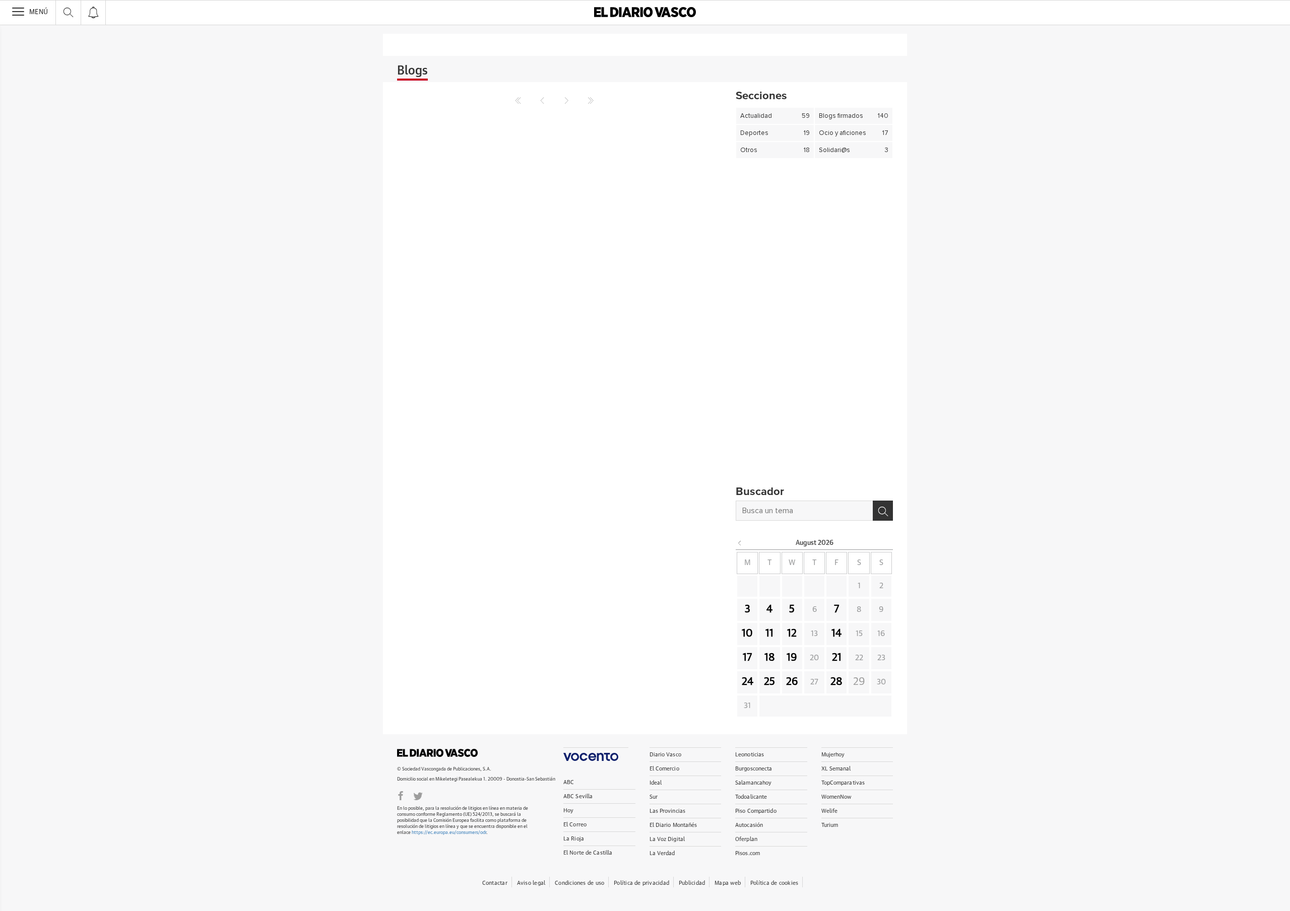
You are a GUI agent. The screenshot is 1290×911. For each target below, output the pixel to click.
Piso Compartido (756, 811)
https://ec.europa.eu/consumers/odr (449, 832)
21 (837, 658)
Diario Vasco (665, 754)
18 (769, 658)
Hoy (568, 810)
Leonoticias (749, 754)
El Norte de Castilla (587, 853)
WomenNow (836, 797)
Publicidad (692, 883)
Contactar (494, 883)
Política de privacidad (641, 883)
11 (769, 633)
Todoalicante (751, 797)
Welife (829, 811)
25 (769, 682)
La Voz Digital (667, 839)
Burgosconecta (753, 769)
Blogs (412, 71)
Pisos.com (747, 853)
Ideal (656, 783)
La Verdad (662, 853)
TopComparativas (843, 783)
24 (747, 682)
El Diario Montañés (673, 825)
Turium (829, 825)
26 (792, 682)
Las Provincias (668, 811)
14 (836, 633)
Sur (654, 797)
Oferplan (746, 839)
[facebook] (400, 795)
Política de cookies (774, 883)
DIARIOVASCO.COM (437, 752)
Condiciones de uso (579, 883)
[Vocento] (595, 754)
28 (836, 682)
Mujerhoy (833, 754)
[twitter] (418, 795)
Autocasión (749, 825)
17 (747, 658)
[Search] (883, 511)
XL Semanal (836, 769)
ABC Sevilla (578, 796)
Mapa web (728, 883)
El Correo (575, 824)
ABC (568, 782)
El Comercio (664, 769)
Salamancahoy (753, 783)
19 (792, 658)
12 (792, 633)
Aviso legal (531, 883)
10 (747, 633)
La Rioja (573, 839)
